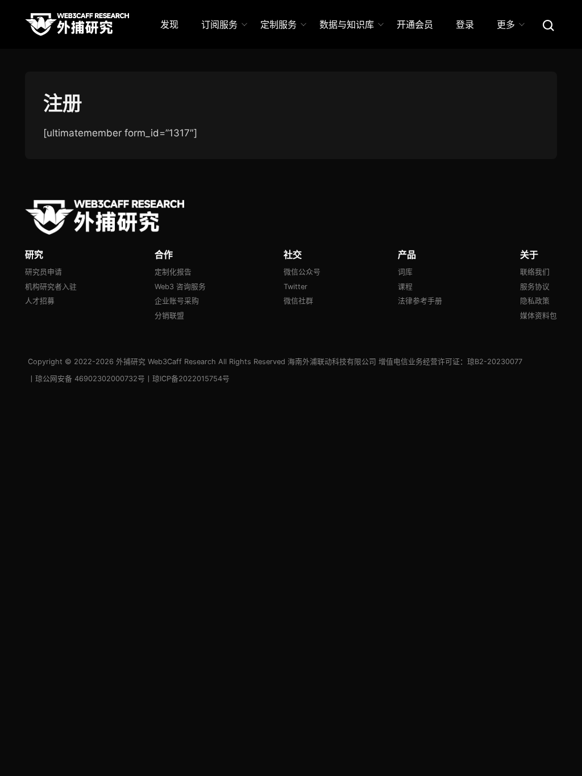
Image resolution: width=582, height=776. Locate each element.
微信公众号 (302, 272)
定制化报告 (173, 272)
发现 (169, 24)
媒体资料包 (538, 315)
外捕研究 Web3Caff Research (166, 361)
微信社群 (298, 301)
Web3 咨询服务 (180, 286)
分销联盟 (169, 315)
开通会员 (415, 24)
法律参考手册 (420, 301)
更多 (506, 24)
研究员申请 (43, 272)
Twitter (295, 286)
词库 (405, 272)
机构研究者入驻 (51, 286)
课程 (405, 286)
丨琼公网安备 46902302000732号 (86, 378)
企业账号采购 (177, 301)
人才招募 (40, 301)
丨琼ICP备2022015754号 (187, 378)
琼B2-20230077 (494, 361)
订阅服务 (219, 24)
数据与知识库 (346, 24)
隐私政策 (535, 301)
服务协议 (535, 286)
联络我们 (535, 272)
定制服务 (278, 24)
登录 (465, 24)
